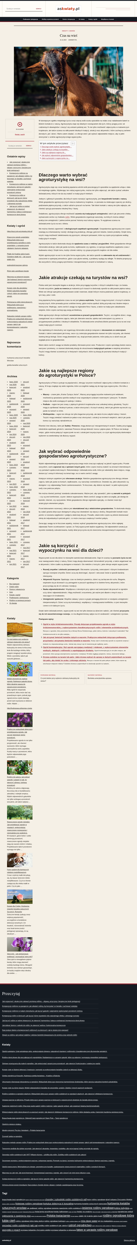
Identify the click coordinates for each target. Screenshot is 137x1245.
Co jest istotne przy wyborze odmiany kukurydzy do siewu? (60, 678)
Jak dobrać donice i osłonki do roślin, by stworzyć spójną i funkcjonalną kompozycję (34, 1025)
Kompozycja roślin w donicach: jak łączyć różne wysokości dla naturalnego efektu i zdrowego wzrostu (40, 1016)
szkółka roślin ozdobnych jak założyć (53, 1226)
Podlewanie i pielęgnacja (30, 19)
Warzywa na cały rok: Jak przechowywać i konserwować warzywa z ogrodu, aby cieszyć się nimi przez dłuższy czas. (46, 1173)
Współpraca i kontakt (107, 19)
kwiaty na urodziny (84, 1212)
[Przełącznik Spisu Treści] (71, 143)
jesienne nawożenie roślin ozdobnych (67, 1208)
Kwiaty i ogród (93, 19)
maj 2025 (12, 418)
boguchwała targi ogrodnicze (13, 1200)
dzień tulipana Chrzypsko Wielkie (119, 1200)
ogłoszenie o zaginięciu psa (16, 1216)
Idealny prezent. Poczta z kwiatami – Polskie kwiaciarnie (23, 1130)
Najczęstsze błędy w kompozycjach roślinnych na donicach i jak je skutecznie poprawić (35, 1030)
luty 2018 (26, 512)
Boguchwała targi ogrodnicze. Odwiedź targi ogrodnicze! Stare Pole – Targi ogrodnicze (35, 1118)
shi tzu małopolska (105, 1221)
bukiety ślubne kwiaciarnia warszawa (35, 1199)
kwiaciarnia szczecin (17, 1211)
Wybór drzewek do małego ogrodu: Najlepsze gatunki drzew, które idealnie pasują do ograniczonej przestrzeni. (19, 683)
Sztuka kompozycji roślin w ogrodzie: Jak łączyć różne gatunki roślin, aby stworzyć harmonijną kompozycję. (42, 1179)
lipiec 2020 (27, 415)
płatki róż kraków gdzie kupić (90, 1216)
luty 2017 (26, 561)
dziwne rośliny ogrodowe (8, 1204)
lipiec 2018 (27, 490)
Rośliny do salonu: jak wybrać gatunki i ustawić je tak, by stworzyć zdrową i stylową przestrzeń (18, 781)
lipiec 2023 (13, 465)
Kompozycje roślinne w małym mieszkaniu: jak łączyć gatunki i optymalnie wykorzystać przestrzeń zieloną (42, 1011)
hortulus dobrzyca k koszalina (58, 1203)
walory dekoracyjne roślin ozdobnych (101, 1225)
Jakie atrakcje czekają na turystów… (55, 150)
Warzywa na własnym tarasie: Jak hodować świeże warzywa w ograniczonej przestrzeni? (19, 279)
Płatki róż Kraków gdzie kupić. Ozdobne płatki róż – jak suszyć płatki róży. (19, 256)
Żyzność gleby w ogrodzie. (12, 1136)
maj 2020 (26, 423)
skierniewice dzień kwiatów (120, 1221)
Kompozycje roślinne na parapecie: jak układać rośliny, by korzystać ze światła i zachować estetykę (39, 1006)
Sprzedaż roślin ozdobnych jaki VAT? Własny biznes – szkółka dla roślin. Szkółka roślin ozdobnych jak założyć (44, 1155)
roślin (67, 217)
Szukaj (38, 8)
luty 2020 (26, 437)
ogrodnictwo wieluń (125, 1212)
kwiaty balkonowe (61, 1212)
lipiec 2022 (13, 487)
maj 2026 (12, 385)
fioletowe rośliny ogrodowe (29, 1203)
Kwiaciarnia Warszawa (29, 1211)
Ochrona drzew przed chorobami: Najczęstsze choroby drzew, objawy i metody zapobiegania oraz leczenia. (42, 1185)
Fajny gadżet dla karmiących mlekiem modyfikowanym (18, 871)
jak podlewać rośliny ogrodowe (39, 1208)
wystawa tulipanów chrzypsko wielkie (36, 1230)
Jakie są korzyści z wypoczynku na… (56, 158)
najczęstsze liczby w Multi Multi (109, 1211)
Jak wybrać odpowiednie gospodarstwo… (57, 155)
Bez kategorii (14, 584)
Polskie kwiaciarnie (58, 1215)
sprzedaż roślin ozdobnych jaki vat (20, 1225)
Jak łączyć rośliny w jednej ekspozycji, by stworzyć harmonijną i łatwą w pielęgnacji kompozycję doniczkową (43, 1020)
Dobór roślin (14, 587)
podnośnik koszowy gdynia (17, 265)
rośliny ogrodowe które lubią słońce (30, 1221)
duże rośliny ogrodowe (96, 1200)
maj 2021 (12, 550)
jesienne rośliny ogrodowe (98, 1207)
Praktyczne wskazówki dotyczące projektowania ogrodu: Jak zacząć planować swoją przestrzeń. (19, 733)
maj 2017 (26, 548)
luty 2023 (12, 484)
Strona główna (129, 1240)
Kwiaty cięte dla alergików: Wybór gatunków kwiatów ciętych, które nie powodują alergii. (17, 292)
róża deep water (89, 1221)
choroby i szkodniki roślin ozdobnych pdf (66, 1199)
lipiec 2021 (13, 542)
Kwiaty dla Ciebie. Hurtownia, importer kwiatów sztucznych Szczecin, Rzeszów (18, 909)
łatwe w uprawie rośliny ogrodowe (97, 1229)
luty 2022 (12, 506)
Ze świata (82, 19)
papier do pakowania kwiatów (38, 1216)
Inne (11, 592)
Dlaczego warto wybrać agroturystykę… (57, 147)
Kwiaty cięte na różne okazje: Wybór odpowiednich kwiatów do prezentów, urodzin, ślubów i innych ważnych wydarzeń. (47, 1088)
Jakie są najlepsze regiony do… (54, 152)
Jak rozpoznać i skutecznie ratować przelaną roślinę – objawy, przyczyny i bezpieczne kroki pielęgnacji (41, 1001)
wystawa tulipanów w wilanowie (63, 1230)
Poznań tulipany (74, 1216)
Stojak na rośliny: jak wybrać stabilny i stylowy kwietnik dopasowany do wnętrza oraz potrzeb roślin (39, 1035)
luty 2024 (12, 434)
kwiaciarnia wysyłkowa (44, 1212)
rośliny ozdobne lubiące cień (73, 1221)
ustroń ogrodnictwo (80, 1225)
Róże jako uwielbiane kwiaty (18, 271)
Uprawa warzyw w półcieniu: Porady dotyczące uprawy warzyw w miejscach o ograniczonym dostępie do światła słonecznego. (50, 1100)
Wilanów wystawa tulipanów (119, 1225)
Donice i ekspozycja (69, 19)
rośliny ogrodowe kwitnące (54, 1221)
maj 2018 (26, 498)
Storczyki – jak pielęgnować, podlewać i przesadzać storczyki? (20, 955)
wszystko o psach (11, 1230)
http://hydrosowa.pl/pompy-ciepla (19, 708)
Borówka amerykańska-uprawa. (100, 676)
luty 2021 (12, 564)
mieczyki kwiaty (96, 1211)
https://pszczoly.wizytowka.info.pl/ (19, 231)
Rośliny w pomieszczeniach (50, 19)
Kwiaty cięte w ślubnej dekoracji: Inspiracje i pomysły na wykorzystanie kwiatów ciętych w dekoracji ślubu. (42, 1070)
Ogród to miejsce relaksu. (11, 1124)
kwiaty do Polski (72, 1211)
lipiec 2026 (13, 382)
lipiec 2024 (13, 426)
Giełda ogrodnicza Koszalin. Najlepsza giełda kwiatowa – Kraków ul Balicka (31, 1076)
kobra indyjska (121, 1208)
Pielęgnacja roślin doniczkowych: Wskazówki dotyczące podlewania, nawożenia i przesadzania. (19, 306)
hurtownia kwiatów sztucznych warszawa (90, 1204)
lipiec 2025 (13, 415)
